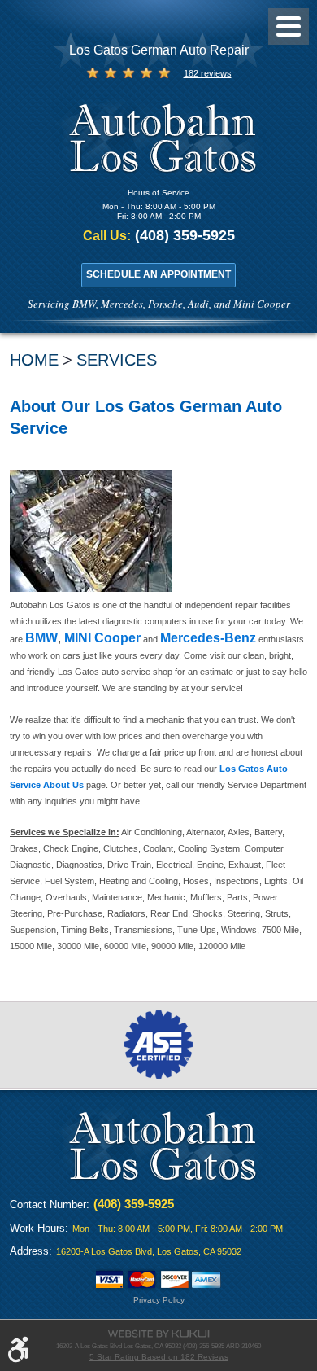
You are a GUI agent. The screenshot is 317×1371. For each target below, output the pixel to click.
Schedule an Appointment (158, 274)
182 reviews (208, 73)
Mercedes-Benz (208, 638)
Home (34, 360)
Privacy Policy (159, 1299)
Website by (158, 1334)
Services (116, 360)
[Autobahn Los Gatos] (158, 140)
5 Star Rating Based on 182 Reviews (158, 1356)
